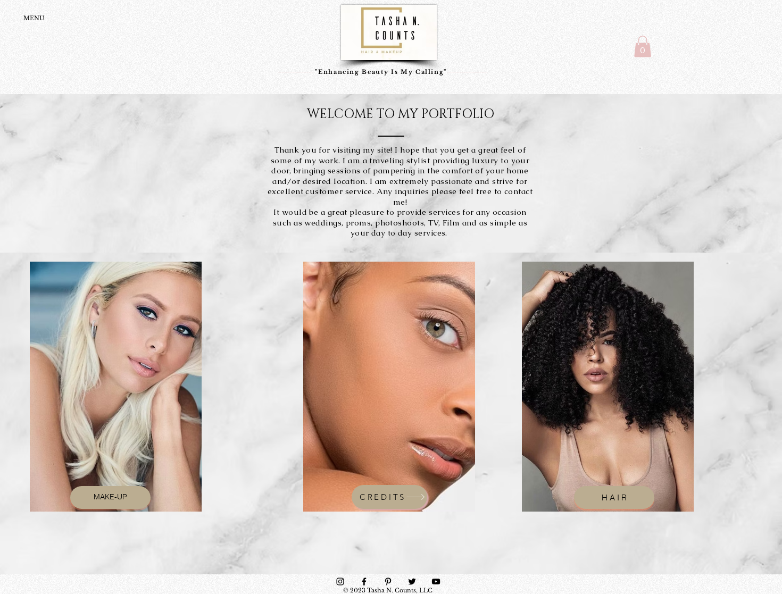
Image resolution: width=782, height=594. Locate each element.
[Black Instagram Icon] (340, 581)
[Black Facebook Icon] (364, 581)
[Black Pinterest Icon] (388, 581)
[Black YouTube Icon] (436, 581)
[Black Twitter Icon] (412, 581)
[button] (643, 46)
